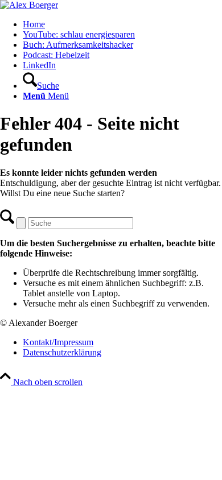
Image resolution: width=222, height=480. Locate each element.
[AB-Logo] (29, 5)
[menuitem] (122, 24)
